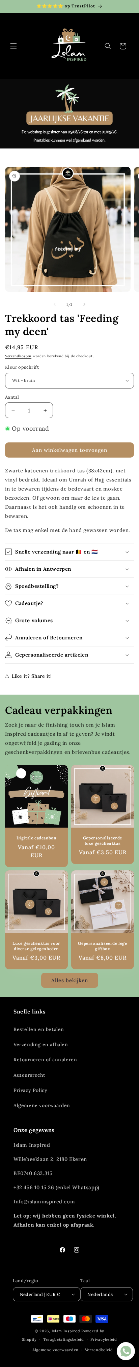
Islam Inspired (66, 1331)
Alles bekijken (69, 980)
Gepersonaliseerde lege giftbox (102, 946)
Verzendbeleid (99, 1349)
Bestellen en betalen (38, 1029)
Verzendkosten (18, 356)
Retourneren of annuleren (45, 1060)
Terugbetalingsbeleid (63, 1339)
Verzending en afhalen (40, 1044)
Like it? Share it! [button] (32, 676)
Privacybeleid (103, 1339)
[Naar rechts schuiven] (84, 304)
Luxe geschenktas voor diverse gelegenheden (36, 946)
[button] (13, 46)
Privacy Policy (30, 1090)
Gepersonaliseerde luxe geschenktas (102, 840)
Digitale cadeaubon (37, 837)
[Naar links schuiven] (54, 304)
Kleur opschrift (22, 367)
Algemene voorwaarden (41, 1105)
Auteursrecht (29, 1075)
